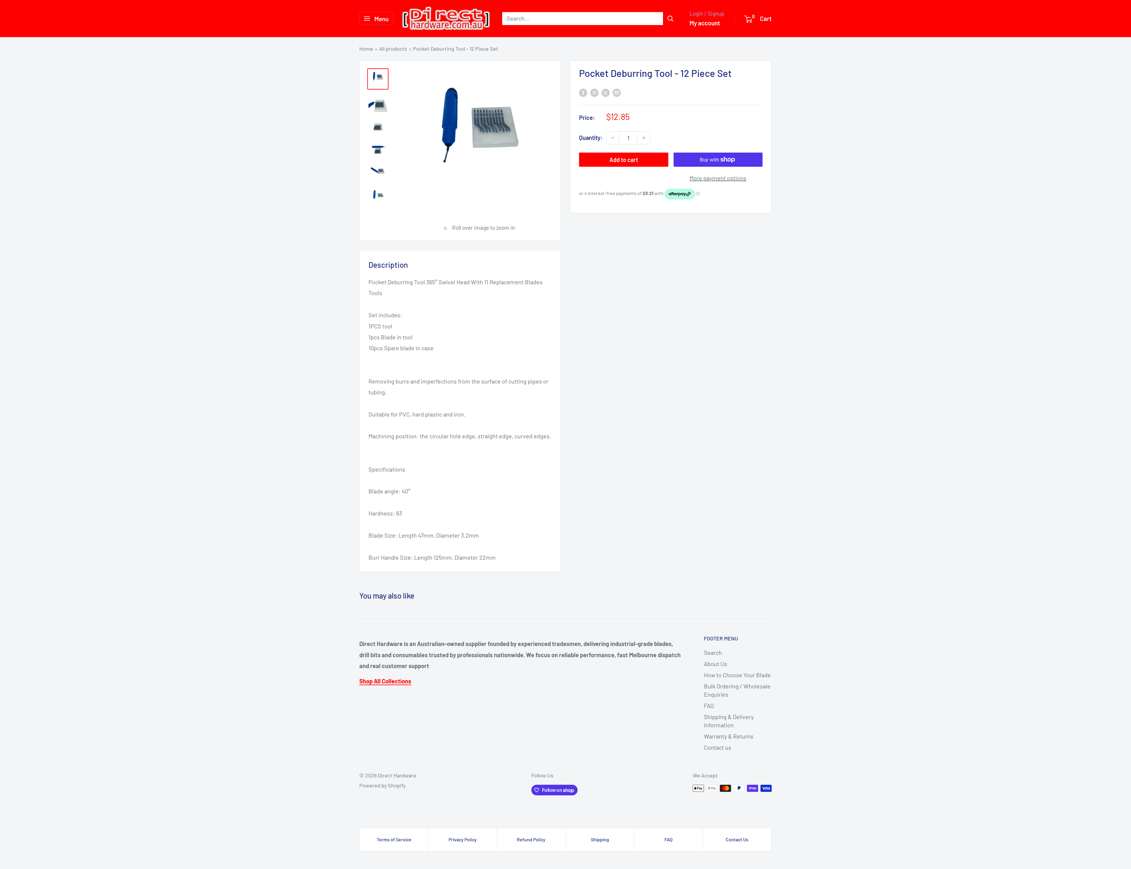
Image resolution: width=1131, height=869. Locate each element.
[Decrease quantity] (612, 138)
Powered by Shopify (382, 785)
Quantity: (591, 137)
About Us (715, 663)
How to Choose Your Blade (737, 674)
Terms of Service (394, 839)
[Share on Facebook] (583, 92)
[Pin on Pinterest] (594, 92)
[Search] (670, 18)
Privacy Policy (463, 839)
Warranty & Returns (728, 736)
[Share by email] (617, 92)
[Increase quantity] (644, 138)
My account (704, 23)
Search (713, 652)
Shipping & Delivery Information (729, 720)
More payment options (717, 177)
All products (393, 48)
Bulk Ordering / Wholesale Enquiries (737, 690)
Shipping (600, 839)
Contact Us (737, 839)
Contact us (717, 747)
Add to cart (623, 159)
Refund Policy (531, 839)
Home (366, 48)
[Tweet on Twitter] (605, 92)
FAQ (709, 705)
